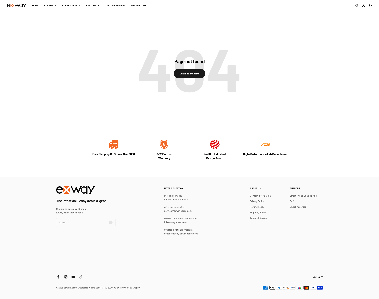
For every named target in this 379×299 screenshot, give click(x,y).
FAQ (292, 201)
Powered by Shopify (130, 287)
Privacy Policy (257, 201)
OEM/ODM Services (115, 5)
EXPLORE (91, 5)
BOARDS (48, 5)
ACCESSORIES (69, 5)
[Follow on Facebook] (58, 277)
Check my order (298, 206)
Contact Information (260, 195)
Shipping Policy (258, 212)
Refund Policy (257, 206)
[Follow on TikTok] (81, 277)
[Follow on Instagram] (66, 277)
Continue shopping (189, 73)
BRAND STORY (138, 5)
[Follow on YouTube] (73, 277)
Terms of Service (258, 217)
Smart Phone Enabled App (303, 195)
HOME (35, 5)
